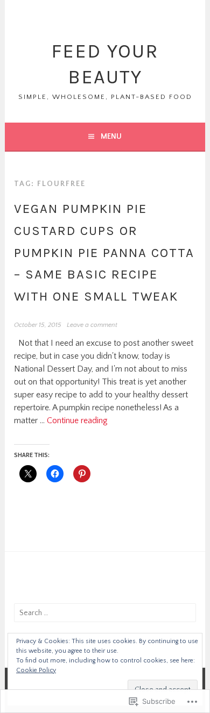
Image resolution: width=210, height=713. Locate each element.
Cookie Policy (36, 670)
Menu (111, 136)
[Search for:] (104, 613)
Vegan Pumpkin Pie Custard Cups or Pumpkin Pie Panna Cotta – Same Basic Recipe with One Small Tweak (104, 252)
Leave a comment (92, 325)
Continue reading (77, 420)
